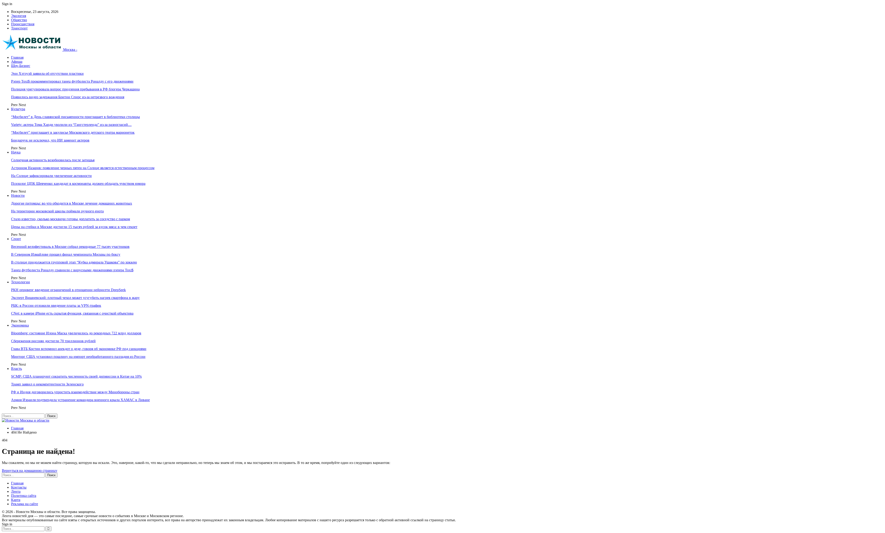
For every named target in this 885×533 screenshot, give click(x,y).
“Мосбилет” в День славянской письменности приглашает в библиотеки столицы (75, 117)
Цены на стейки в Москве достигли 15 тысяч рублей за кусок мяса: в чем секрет (74, 227)
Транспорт (19, 28)
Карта (15, 500)
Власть (16, 369)
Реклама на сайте (24, 504)
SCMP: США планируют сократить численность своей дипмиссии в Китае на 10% (76, 376)
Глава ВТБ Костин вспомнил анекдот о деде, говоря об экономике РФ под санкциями (78, 349)
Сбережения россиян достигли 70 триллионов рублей (53, 341)
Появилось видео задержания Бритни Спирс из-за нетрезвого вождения (67, 97)
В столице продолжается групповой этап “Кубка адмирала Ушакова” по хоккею (74, 262)
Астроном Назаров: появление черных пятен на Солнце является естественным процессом (82, 168)
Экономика (20, 325)
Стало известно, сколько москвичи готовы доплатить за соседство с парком (70, 219)
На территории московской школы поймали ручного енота (57, 211)
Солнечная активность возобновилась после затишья (52, 160)
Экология (18, 16)
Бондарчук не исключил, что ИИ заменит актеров (50, 140)
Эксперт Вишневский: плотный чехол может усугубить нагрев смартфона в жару (75, 298)
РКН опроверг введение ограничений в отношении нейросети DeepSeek (68, 290)
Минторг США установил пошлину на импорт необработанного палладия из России (78, 357)
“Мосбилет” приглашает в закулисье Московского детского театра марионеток (73, 132)
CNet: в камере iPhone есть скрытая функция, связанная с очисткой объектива (72, 313)
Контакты (19, 487)
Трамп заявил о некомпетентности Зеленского (47, 384)
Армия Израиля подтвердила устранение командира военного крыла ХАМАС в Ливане (80, 400)
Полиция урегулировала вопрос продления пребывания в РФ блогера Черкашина (75, 89)
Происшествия (22, 24)
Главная (17, 57)
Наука (16, 152)
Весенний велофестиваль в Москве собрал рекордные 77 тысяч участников (70, 247)
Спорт (16, 239)
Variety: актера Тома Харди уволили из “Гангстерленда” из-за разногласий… (71, 125)
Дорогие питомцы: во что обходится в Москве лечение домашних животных (71, 203)
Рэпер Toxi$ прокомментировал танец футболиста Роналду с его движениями (72, 81)
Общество (19, 20)
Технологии (20, 282)
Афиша (16, 62)
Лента (16, 491)
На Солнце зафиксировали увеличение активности (51, 176)
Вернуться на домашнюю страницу (29, 470)
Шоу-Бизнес (20, 66)
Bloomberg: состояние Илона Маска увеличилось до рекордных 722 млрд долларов (76, 333)
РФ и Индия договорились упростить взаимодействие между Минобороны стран (75, 392)
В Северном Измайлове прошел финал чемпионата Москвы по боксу (65, 254)
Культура (18, 109)
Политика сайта (23, 496)
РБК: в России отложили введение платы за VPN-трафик (56, 305)
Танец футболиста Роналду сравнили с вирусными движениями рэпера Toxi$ (72, 270)
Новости (18, 195)
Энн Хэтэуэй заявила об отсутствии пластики (47, 73)
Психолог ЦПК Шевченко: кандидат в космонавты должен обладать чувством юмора (78, 183)
